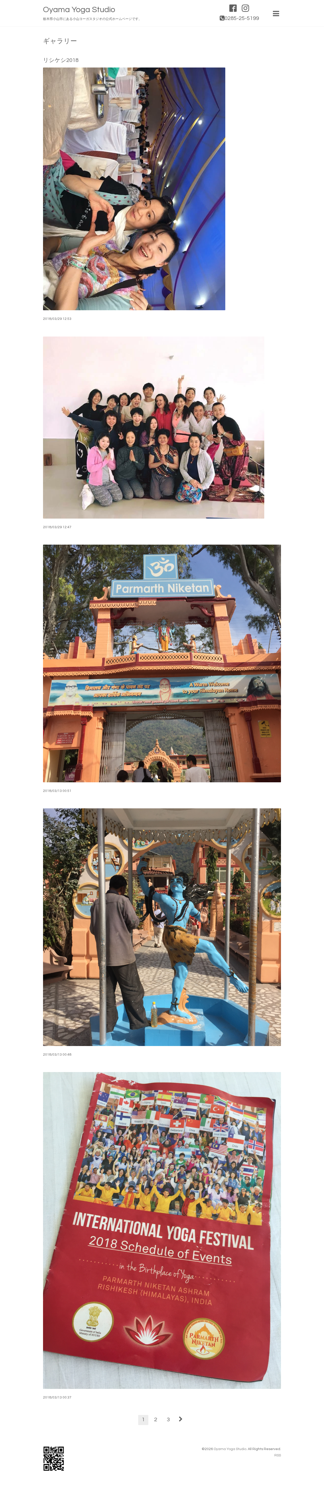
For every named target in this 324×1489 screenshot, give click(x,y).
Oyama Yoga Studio (79, 10)
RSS (277, 1455)
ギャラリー (60, 41)
